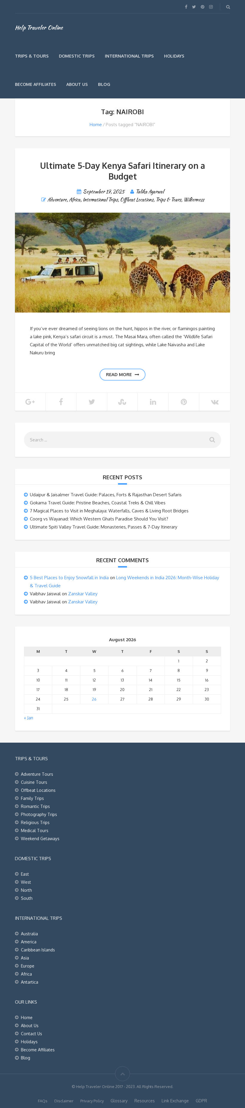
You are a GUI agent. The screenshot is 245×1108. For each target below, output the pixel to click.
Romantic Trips (35, 806)
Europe (27, 965)
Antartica (29, 982)
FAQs (43, 1100)
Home (96, 124)
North (26, 890)
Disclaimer (64, 1100)
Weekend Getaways (40, 838)
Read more (119, 374)
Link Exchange (175, 1100)
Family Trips (32, 798)
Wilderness (193, 199)
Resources (144, 1100)
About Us (77, 84)
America (28, 941)
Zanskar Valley (82, 594)
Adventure (57, 199)
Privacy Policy (92, 1100)
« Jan (28, 718)
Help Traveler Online (39, 27)
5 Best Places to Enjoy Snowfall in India (69, 577)
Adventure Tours (37, 774)
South (27, 898)
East (25, 874)
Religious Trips (35, 822)
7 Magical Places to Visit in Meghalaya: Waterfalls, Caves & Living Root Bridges (109, 511)
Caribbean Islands (38, 949)
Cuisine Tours (34, 782)
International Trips (129, 56)
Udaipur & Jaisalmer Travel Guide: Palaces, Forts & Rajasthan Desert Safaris (106, 494)
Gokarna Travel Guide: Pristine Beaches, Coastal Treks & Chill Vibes (98, 503)
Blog (104, 84)
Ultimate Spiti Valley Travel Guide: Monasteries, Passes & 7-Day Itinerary (103, 527)
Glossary (119, 1100)
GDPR (201, 1100)
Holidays (174, 55)
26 (94, 699)
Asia (25, 957)
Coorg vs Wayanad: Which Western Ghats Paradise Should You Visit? (99, 519)
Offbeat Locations (136, 199)
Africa (74, 199)
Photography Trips (39, 814)
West (26, 882)
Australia (29, 933)
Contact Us (31, 1033)
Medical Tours (34, 830)
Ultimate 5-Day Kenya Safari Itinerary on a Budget (122, 171)
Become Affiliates (35, 84)
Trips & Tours (32, 56)
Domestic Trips (77, 55)
